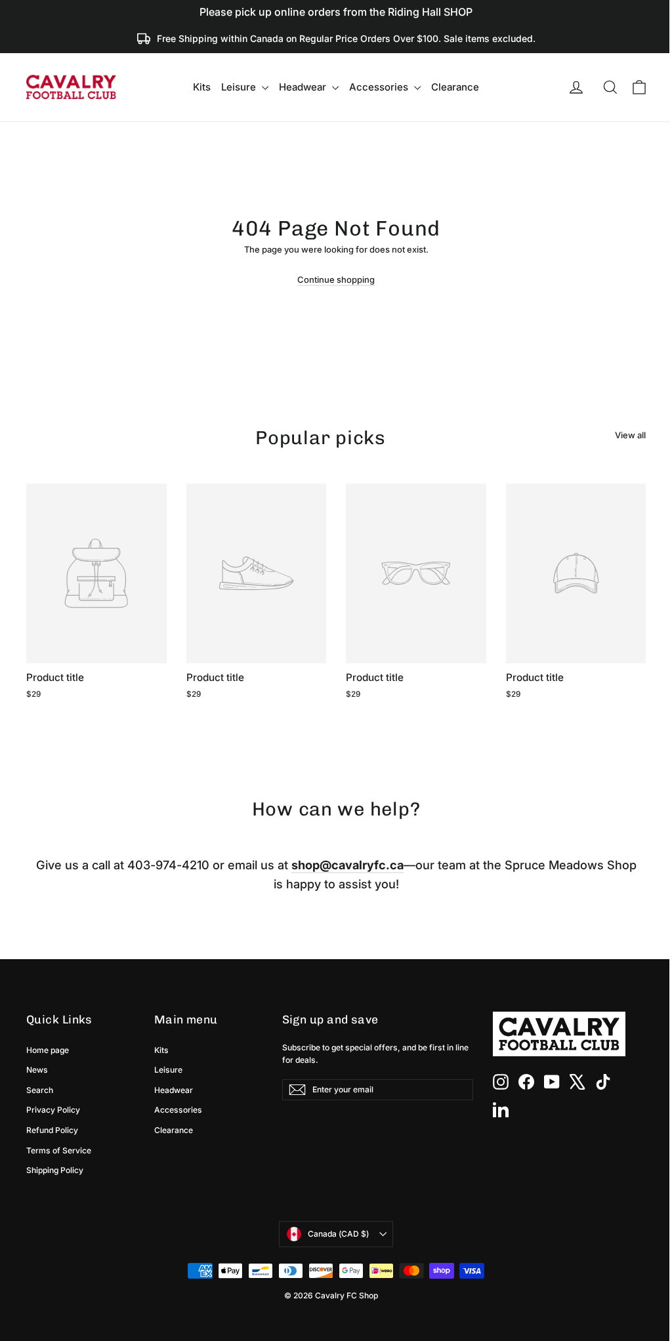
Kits (202, 87)
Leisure (240, 87)
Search (39, 1090)
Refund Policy (52, 1130)
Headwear (304, 87)
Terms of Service (58, 1150)
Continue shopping (336, 279)
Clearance (455, 87)
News (37, 1070)
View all (630, 435)
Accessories (380, 87)
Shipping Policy (54, 1170)
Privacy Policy (53, 1110)
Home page (47, 1050)
